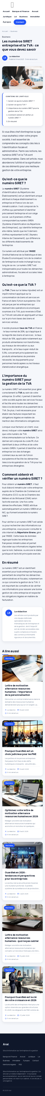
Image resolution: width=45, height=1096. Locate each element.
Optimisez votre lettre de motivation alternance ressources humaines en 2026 (21, 813)
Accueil (6, 11)
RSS (20, 1064)
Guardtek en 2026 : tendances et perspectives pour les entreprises (20, 875)
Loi (15, 16)
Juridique (7, 16)
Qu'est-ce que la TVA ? (17, 105)
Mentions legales (9, 1064)
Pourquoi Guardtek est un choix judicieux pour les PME (20, 752)
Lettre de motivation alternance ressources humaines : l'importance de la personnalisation (18, 690)
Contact (20, 22)
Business (23, 16)
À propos (7, 22)
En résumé (12, 121)
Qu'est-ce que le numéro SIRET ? (21, 101)
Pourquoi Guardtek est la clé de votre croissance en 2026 (21, 999)
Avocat (35, 11)
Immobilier (35, 16)
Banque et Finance (20, 11)
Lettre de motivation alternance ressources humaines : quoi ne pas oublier (22, 938)
